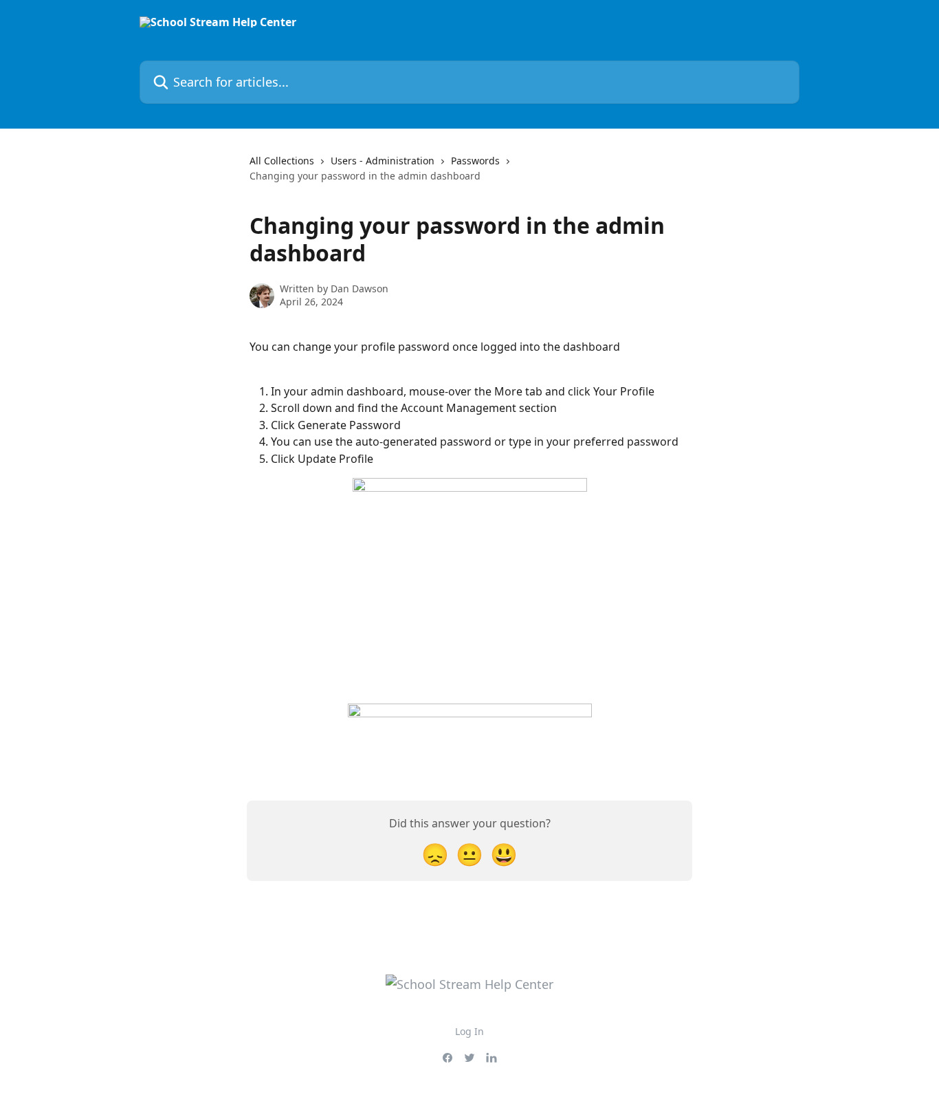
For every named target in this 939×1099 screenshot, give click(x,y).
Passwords (475, 160)
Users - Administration (382, 160)
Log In (469, 1031)
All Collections (282, 160)
